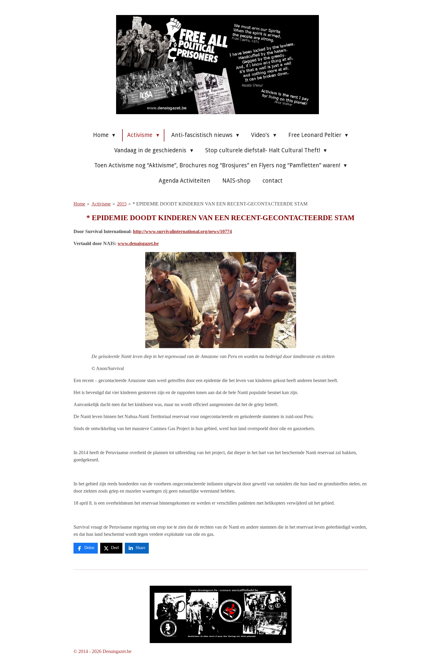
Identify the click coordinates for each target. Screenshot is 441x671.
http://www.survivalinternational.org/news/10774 (182, 231)
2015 (122, 203)
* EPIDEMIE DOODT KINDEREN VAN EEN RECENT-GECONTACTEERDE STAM (220, 203)
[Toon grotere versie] (221, 614)
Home (79, 203)
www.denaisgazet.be (138, 243)
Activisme (101, 203)
